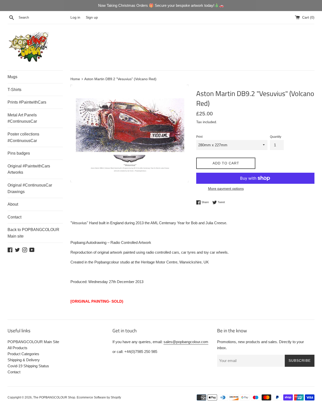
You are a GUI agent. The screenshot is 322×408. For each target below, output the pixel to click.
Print (199, 137)
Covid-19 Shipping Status (28, 366)
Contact (14, 217)
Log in (75, 17)
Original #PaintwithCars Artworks (29, 169)
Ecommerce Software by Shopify (99, 397)
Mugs (12, 77)
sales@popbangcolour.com (186, 342)
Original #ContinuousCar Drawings (30, 188)
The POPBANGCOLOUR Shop (54, 397)
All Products (17, 348)
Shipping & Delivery (24, 360)
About (13, 204)
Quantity (275, 137)
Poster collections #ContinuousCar (23, 137)
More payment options (226, 189)
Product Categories (23, 354)
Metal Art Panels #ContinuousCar (22, 118)
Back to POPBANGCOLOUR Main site (33, 233)
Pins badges (19, 153)
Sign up (92, 17)
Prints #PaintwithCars (27, 102)
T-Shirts (14, 89)
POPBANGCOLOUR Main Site (33, 342)
